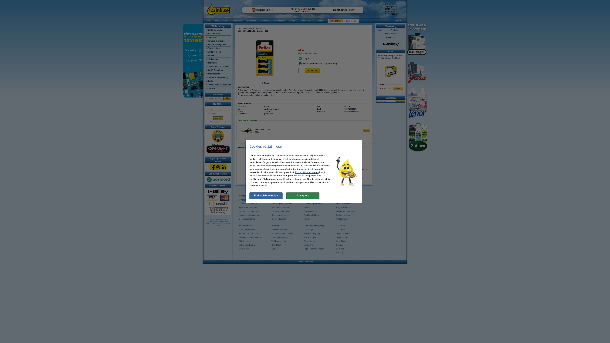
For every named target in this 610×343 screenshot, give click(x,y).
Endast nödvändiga (266, 195)
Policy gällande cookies (307, 172)
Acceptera (303, 195)
